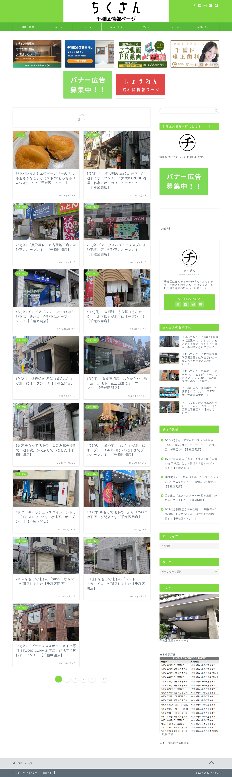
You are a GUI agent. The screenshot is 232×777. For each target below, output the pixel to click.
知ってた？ (116, 27)
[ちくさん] (116, 21)
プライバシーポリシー (26, 773)
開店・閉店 (28, 27)
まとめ (175, 27)
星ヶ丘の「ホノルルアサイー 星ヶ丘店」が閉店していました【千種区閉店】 (191, 498)
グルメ (146, 27)
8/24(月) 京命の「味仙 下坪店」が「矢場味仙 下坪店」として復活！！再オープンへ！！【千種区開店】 (191, 463)
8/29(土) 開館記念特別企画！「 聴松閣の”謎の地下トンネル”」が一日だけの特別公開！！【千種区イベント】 (190, 514)
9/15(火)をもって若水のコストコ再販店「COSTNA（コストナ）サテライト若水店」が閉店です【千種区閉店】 (189, 445)
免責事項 (47, 773)
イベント (58, 27)
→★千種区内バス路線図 (174, 743)
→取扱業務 (166, 734)
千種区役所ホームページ (174, 640)
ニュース (87, 27)
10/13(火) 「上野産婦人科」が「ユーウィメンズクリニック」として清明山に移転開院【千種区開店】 (192, 482)
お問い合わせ (204, 27)
